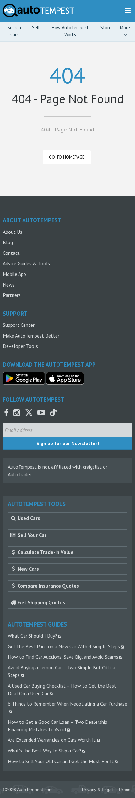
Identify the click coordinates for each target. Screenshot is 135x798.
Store (105, 28)
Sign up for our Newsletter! (67, 443)
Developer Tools (20, 346)
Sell (36, 28)
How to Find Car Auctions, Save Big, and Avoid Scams (63, 657)
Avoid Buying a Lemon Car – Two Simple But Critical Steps (62, 671)
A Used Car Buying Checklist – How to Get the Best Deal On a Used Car (62, 689)
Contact (11, 253)
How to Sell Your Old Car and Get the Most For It (61, 761)
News (9, 285)
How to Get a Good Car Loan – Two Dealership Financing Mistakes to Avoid (57, 726)
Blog (8, 242)
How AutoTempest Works (70, 31)
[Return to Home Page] (39, 10)
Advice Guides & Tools (26, 263)
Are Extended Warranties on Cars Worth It (52, 740)
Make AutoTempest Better (31, 335)
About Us (12, 232)
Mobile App (14, 274)
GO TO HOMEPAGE (66, 157)
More (125, 28)
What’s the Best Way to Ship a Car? (44, 750)
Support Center (19, 325)
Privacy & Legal (97, 789)
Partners (12, 295)
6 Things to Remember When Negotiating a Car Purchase (67, 703)
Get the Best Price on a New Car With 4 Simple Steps (64, 646)
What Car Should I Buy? (32, 636)
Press (124, 789)
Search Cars (14, 31)
